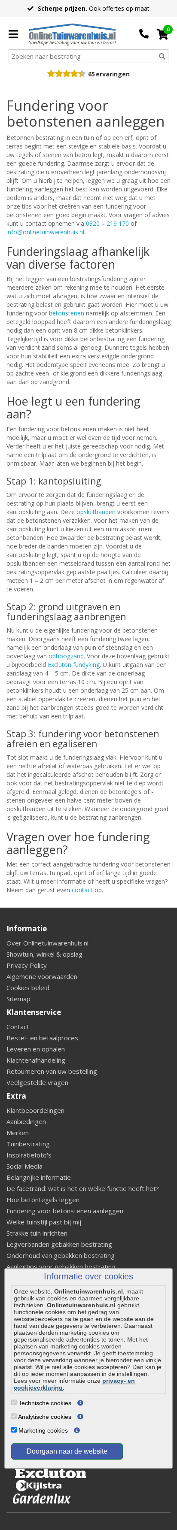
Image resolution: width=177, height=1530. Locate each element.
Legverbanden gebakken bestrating (59, 1244)
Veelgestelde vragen (37, 1082)
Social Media (24, 1166)
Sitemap (18, 998)
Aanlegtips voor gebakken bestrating (61, 1266)
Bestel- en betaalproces (42, 1037)
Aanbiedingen (26, 1121)
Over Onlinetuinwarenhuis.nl (47, 943)
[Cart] (162, 34)
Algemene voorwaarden (41, 976)
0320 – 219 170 (107, 223)
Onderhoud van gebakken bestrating (60, 1255)
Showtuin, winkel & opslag (44, 954)
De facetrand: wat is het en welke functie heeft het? (82, 1188)
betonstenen (66, 313)
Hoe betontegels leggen (42, 1199)
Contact (17, 1026)
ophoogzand (66, 656)
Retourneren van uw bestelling (51, 1071)
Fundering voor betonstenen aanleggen (64, 1210)
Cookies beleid (27, 987)
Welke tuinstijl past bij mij (43, 1222)
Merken (17, 1132)
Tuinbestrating (28, 1143)
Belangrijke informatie (38, 1177)
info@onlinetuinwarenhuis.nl (45, 232)
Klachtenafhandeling (35, 1060)
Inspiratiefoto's (29, 1155)
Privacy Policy (26, 965)
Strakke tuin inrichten (36, 1233)
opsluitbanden (96, 512)
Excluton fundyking (74, 664)
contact (82, 890)
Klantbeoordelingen (35, 1110)
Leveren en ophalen (35, 1049)
